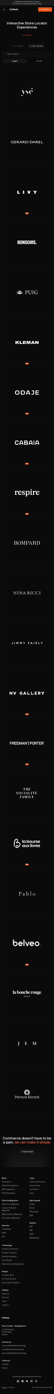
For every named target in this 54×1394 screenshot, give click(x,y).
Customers (34, 1189)
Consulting (6, 1229)
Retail (32, 1208)
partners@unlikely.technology (14, 1353)
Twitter (5, 1368)
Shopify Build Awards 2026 (32, 3)
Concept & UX (8, 1275)
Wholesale (34, 1212)
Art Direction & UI (9, 1279)
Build (4, 1233)
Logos (14, 61)
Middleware (34, 1238)
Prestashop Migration (11, 1218)
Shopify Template (9, 1253)
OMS (32, 1234)
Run (3, 1237)
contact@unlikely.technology (14, 1346)
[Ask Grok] (36, 1381)
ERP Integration (8, 1189)
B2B (31, 1215)
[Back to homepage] (14, 9)
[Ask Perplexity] (31, 1381)
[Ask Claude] (22, 1381)
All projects (6, 1182)
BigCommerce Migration (12, 1214)
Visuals (39, 61)
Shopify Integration (10, 1185)
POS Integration (8, 1193)
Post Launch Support (10, 1283)
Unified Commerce (37, 1182)
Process (5, 1297)
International (35, 1185)
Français (11, 1387)
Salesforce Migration (10, 1204)
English (4, 1387)
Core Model (7, 1260)
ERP (31, 1226)
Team (4, 1301)
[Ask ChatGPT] (18, 1381)
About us (5, 1294)
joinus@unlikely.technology (13, 1349)
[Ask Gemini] (27, 1381)
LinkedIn (5, 1364)
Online (32, 1204)
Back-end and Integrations (13, 1264)
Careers (5, 1305)
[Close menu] (4, 9)
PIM (31, 1230)
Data (32, 1193)
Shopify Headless (9, 1256)
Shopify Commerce (10, 1249)
